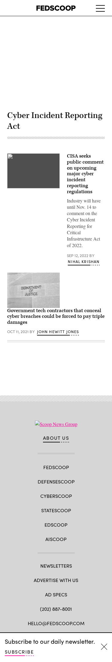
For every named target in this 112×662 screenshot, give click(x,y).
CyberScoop (56, 496)
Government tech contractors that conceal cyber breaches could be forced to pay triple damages (56, 316)
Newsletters (56, 566)
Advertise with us (56, 580)
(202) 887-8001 (56, 609)
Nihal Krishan (83, 261)
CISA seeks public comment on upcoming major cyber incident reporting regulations (85, 174)
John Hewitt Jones (58, 331)
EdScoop (56, 525)
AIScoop (56, 539)
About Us (56, 438)
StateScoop (56, 510)
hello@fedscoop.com (56, 623)
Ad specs (56, 594)
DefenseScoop (56, 481)
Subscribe (19, 652)
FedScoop (56, 467)
